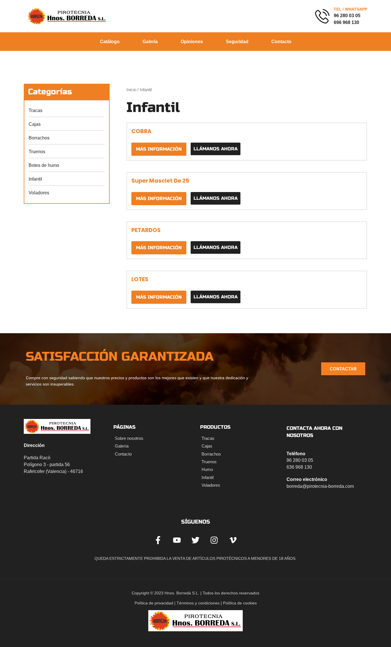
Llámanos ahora (215, 148)
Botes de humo (44, 165)
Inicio (131, 89)
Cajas (35, 124)
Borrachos (39, 137)
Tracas (35, 110)
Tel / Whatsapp (283, 9)
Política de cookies (240, 603)
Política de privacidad (154, 603)
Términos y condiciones (198, 603)
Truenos (37, 151)
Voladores (39, 192)
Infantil (35, 179)
